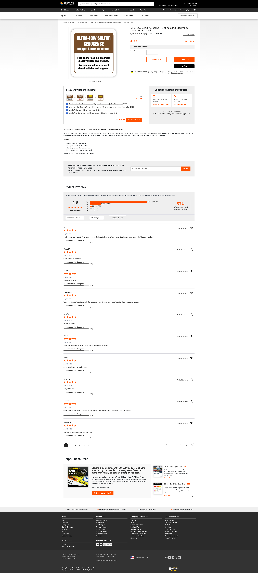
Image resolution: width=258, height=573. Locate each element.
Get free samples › (180, 104)
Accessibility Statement (138, 533)
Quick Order (179, 10)
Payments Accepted (171, 536)
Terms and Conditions (137, 536)
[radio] (128, 202)
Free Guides (100, 522)
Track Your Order (170, 529)
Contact (167, 525)
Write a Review (117, 218)
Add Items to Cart (134, 120)
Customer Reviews (102, 531)
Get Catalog (162, 5)
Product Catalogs (101, 527)
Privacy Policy (66, 568)
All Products (116, 10)
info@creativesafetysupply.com (178, 114)
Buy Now (155, 59)
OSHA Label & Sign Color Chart (175, 484)
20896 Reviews (77, 210)
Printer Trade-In (170, 538)
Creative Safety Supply (78, 570)
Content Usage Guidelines (139, 531)
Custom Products (67, 527)
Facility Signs (129, 16)
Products (65, 522)
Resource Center (101, 520)
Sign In (189, 10)
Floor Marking (65, 10)
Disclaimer (134, 538)
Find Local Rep (168, 10)
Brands (64, 531)
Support (131, 10)
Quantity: (133, 51)
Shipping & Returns (171, 531)
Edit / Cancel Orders (68, 546)
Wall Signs (79, 16)
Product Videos (101, 529)
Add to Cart (186, 59)
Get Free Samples (173, 5)
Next (192, 496)
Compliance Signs (111, 16)
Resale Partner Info (137, 525)
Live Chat (168, 527)
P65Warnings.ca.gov (177, 73)
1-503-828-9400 (110, 556)
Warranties (168, 533)
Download (167, 478)
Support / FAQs (169, 520)
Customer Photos (101, 533)
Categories (65, 525)
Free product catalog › (161, 104)
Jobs (132, 522)
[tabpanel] (171, 472)
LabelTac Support (171, 522)
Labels (93, 10)
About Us (143, 10)
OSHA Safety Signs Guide (173, 467)
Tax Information (136, 529)
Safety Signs (144, 16)
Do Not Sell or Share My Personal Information (83, 568)
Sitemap (99, 536)
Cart (196, 10)
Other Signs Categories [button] (187, 15)
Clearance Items (67, 536)
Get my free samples (102, 493)
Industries (65, 529)
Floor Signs (93, 16)
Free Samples (100, 525)
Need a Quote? (190, 41)
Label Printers (80, 10)
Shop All (64, 520)
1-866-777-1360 (190, 3)
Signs (103, 10)
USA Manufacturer (142, 557)
